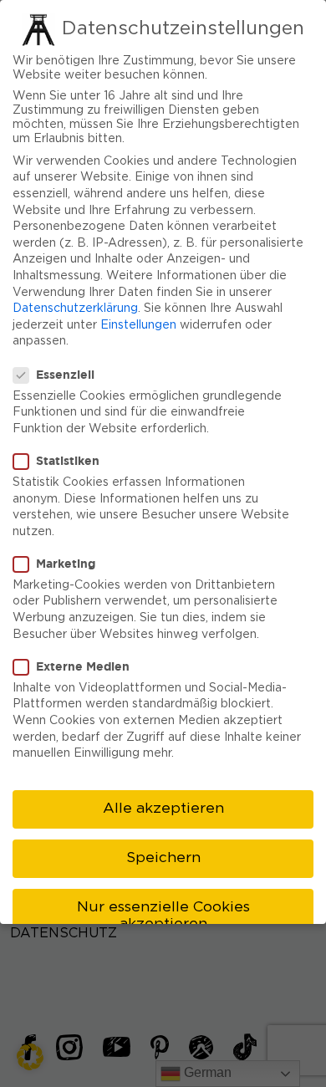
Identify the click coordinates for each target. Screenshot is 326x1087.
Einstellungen (138, 325)
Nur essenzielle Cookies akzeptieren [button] (163, 915)
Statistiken (67, 460)
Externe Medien (83, 666)
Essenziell (65, 374)
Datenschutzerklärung (75, 308)
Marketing (65, 563)
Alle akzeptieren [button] (163, 808)
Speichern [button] (163, 857)
